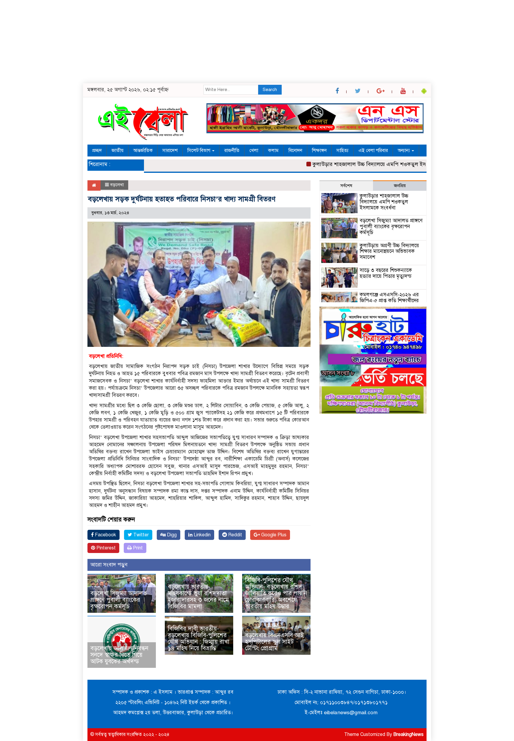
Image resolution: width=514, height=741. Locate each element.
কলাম (273, 150)
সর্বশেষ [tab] (346, 185)
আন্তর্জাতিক (143, 150)
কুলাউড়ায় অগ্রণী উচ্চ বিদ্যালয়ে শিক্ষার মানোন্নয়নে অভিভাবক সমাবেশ (389, 251)
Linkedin (201, 535)
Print (137, 548)
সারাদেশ (170, 150)
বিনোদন (295, 150)
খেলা (253, 150)
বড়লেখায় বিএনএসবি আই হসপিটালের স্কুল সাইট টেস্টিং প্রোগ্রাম (274, 642)
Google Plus (273, 535)
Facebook (105, 535)
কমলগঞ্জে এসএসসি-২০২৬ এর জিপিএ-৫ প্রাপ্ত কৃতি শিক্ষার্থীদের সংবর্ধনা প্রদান (389, 301)
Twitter (140, 535)
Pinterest (105, 548)
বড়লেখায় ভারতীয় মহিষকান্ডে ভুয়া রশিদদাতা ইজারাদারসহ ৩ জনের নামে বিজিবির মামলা (198, 596)
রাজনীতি (231, 150)
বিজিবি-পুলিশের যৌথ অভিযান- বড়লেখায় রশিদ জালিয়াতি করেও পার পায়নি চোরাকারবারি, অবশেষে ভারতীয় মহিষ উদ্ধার (276, 593)
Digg (171, 535)
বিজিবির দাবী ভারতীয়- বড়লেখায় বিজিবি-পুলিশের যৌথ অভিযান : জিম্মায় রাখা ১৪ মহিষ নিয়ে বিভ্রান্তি (198, 638)
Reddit (234, 535)
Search (270, 89)
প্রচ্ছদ (97, 150)
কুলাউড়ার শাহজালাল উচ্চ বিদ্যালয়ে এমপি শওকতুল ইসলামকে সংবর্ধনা (370, 164)
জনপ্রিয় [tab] (400, 185)
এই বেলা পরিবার (373, 150)
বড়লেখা (117, 184)
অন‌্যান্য (404, 150)
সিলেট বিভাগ (199, 150)
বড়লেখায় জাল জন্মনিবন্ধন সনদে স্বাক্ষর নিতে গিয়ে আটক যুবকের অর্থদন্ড (119, 655)
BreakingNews (408, 734)
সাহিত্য (342, 150)
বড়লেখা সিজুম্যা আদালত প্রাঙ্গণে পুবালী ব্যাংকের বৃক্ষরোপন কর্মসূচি (118, 600)
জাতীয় (117, 150)
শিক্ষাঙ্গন (319, 150)
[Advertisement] (178, 41)
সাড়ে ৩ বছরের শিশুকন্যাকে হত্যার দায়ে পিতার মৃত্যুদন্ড (386, 273)
